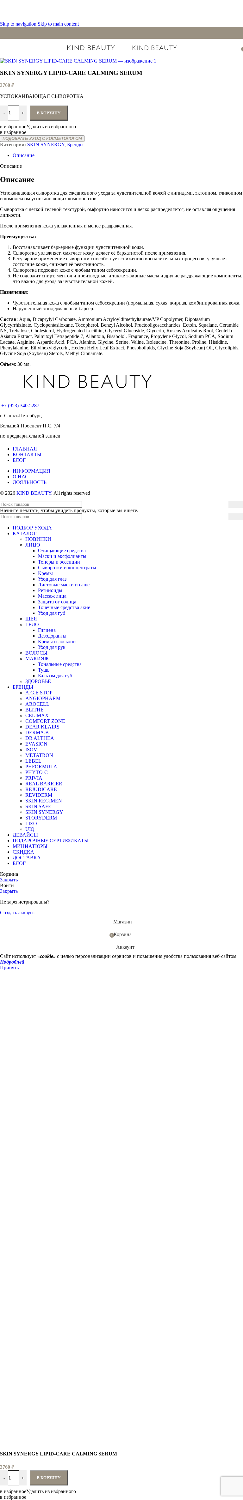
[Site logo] (92, 51)
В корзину (49, 1477)
